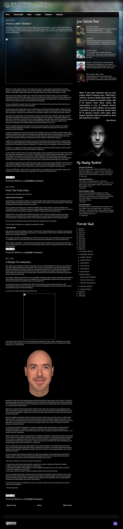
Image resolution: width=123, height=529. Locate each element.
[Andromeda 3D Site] (115, 525)
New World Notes (85, 205)
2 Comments (38, 181)
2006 (80, 296)
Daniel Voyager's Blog (86, 191)
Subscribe (59, 14)
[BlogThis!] (9, 177)
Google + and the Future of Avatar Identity (99, 62)
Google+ (38, 14)
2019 (80, 229)
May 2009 (83, 269)
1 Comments (37, 252)
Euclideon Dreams (92, 27)
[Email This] (7, 177)
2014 (80, 239)
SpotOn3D (89, 39)
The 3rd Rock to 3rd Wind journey (89, 181)
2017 (80, 233)
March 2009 (84, 274)
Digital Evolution (91, 50)
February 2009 (85, 286)
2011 (80, 245)
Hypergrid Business (86, 179)
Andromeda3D (18, 14)
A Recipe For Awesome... (19, 262)
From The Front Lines (17, 190)
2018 (80, 231)
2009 (80, 249)
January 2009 (85, 289)
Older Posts (67, 505)
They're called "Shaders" (19, 23)
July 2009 (83, 263)
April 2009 (83, 271)
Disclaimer (48, 14)
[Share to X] (11, 177)
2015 (80, 237)
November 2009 (85, 254)
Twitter (29, 14)
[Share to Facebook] (13, 177)
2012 (80, 243)
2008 (80, 292)
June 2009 (84, 266)
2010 (80, 247)
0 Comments (37, 499)
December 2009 (85, 251)
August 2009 (84, 260)
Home (7, 14)
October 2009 (85, 257)
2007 (80, 294)
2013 (80, 241)
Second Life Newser (86, 167)
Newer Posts (11, 505)
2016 (80, 235)
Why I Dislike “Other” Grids (95, 74)
